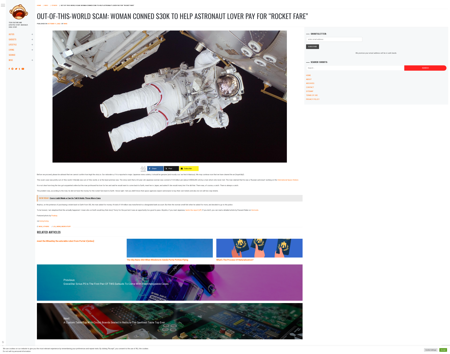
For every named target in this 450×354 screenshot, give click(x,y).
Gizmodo (254, 210)
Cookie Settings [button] (430, 350)
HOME (308, 75)
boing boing (44, 221)
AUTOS (11, 34)
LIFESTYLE (13, 44)
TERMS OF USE (312, 95)
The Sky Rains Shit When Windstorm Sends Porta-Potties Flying (157, 260)
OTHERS (46, 226)
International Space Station (288, 180)
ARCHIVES (310, 83)
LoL (54, 226)
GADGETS (12, 39)
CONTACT (310, 87)
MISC (11, 60)
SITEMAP (309, 91)
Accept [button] (443, 350)
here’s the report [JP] (193, 210)
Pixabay (54, 216)
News (59, 226)
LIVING (11, 49)
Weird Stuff (66, 226)
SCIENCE (12, 55)
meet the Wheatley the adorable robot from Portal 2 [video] (65, 241)
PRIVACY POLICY (312, 99)
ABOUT (309, 79)
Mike (65, 24)
